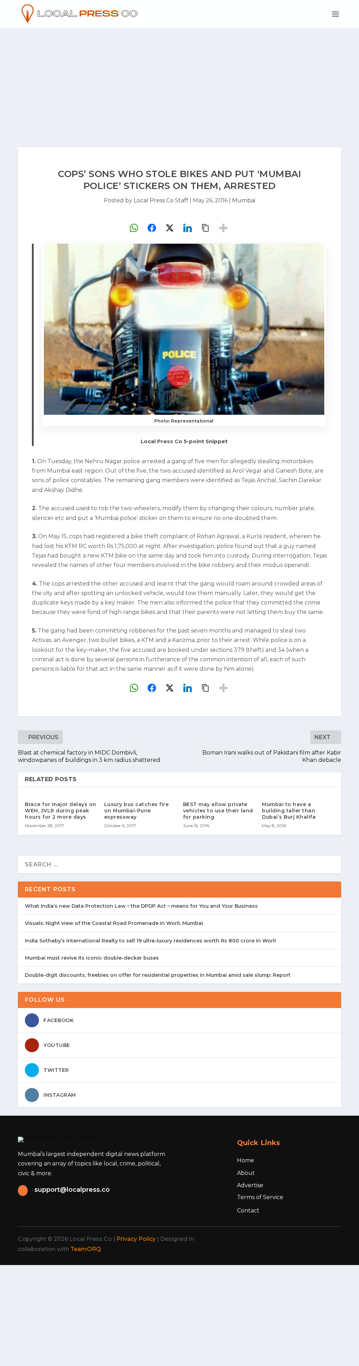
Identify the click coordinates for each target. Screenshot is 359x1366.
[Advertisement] (179, 81)
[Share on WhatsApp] (134, 228)
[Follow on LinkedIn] (315, 1239)
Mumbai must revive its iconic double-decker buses (92, 958)
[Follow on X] (284, 1239)
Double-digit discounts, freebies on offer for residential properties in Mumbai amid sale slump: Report (158, 975)
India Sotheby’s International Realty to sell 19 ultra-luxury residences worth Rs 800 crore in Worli (150, 941)
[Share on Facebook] (152, 228)
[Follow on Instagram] (299, 1239)
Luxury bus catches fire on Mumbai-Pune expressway (136, 810)
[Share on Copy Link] (205, 228)
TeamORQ (85, 1249)
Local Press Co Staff (161, 200)
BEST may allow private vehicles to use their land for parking (218, 810)
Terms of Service (260, 1197)
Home (245, 1160)
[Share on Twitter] (170, 228)
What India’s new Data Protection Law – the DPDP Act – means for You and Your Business (141, 906)
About (246, 1173)
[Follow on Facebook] (269, 1239)
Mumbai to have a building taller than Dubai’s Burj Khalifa (289, 810)
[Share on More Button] (223, 228)
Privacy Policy (136, 1239)
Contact (248, 1210)
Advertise (250, 1185)
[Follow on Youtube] (330, 1239)
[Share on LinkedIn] (188, 228)
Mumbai (243, 200)
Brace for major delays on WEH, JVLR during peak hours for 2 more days (60, 810)
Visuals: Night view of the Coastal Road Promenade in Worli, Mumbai (114, 923)
